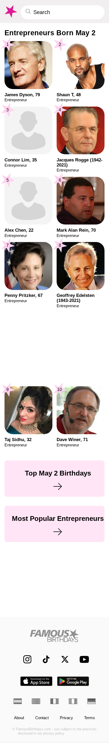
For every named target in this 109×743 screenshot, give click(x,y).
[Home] (54, 635)
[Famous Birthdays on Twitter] (62, 659)
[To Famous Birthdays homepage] (10, 11)
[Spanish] (17, 701)
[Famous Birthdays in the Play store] (73, 681)
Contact (42, 718)
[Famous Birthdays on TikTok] (43, 659)
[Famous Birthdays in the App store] (36, 681)
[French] (54, 701)
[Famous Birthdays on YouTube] (82, 659)
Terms (89, 718)
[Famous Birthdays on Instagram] (24, 659)
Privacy (66, 718)
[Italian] (73, 701)
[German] (91, 701)
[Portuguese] (36, 701)
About (19, 718)
